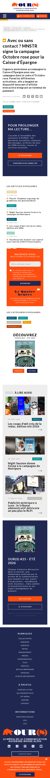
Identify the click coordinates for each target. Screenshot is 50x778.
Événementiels (25, 659)
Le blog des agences (25, 676)
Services (25, 666)
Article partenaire (25, 669)
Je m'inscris (25, 283)
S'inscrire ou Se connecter (25, 163)
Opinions (25, 673)
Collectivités (25, 639)
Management (25, 652)
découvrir (25, 599)
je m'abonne (25, 774)
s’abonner (32, 371)
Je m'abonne (25, 155)
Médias (25, 656)
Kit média (25, 696)
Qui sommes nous (25, 693)
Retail (25, 649)
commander (18, 371)
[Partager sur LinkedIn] (24, 97)
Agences (25, 645)
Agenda (25, 700)
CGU (25, 720)
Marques (25, 642)
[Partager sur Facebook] (28, 97)
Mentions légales (25, 717)
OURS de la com (25, 690)
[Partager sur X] (32, 97)
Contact (25, 703)
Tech (25, 663)
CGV (25, 724)
